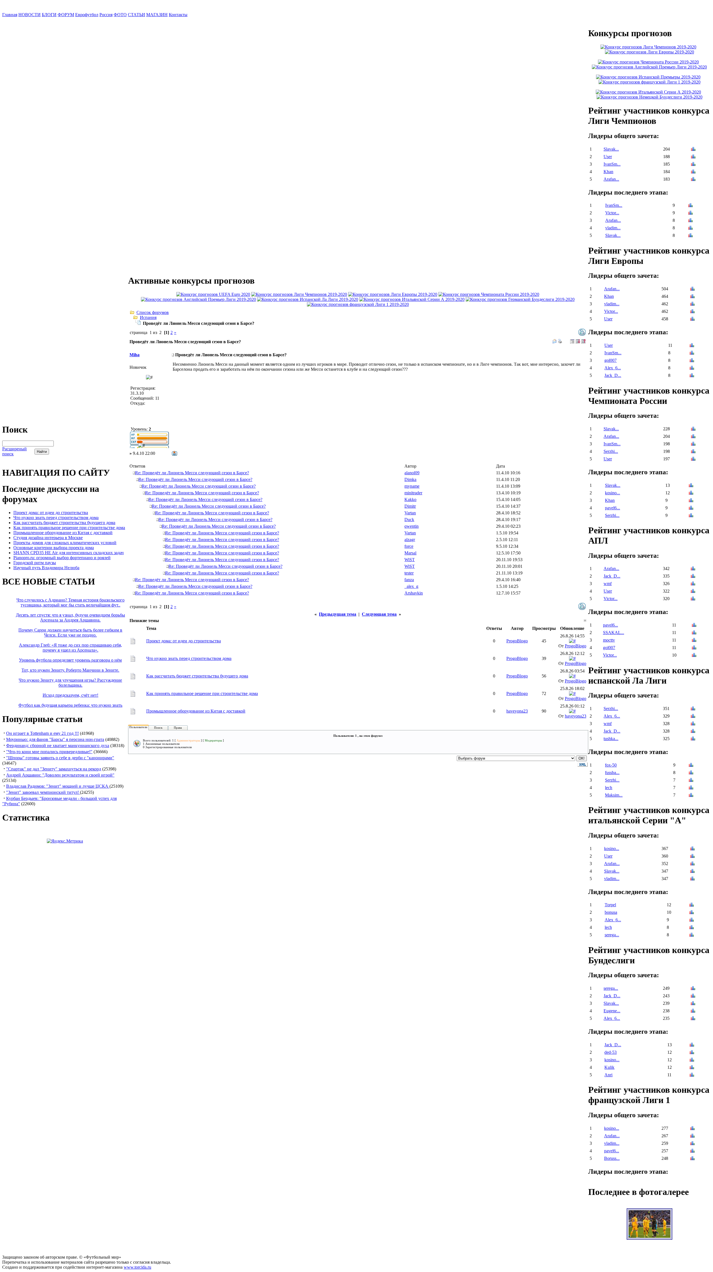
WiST (409, 559)
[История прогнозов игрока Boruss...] (692, 1158)
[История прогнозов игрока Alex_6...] (692, 368)
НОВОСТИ (29, 14)
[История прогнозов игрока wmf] (693, 584)
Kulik (609, 1067)
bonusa (611, 912)
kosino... (612, 492)
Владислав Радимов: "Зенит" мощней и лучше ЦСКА (57, 786)
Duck (409, 519)
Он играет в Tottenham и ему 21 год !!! (42, 733)
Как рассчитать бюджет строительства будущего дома (64, 522)
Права (178, 727)
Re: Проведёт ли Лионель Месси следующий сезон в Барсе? (192, 472)
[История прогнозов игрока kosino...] (691, 493)
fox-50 (611, 765)
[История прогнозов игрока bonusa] (691, 912)
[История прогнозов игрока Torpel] (691, 905)
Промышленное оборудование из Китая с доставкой (63, 532)
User (608, 156)
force (408, 546)
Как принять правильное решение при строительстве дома (69, 527)
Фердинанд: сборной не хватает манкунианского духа (57, 745)
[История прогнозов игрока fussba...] (691, 773)
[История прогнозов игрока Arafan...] (693, 179)
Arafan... (611, 179)
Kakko (410, 499)
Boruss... (612, 1158)
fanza (409, 579)
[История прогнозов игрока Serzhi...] (693, 452)
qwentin (411, 526)
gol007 (610, 360)
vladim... (613, 227)
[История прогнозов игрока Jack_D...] (692, 376)
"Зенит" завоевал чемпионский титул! (43, 792)
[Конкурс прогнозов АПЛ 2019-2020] (198, 299)
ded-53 (610, 1052)
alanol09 (411, 472)
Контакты (178, 14)
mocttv (609, 640)
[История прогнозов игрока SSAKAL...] (694, 633)
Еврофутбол (86, 14)
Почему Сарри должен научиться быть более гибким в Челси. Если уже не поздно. (70, 632)
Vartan (410, 512)
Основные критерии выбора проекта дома (53, 547)
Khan (608, 171)
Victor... (612, 212)
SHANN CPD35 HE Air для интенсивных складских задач (68, 552)
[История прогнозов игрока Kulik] (692, 1067)
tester (409, 573)
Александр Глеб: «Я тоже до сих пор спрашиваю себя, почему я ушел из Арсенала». (70, 647)
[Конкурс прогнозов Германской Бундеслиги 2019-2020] (520, 299)
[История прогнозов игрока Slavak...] (693, 149)
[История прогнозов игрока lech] (691, 788)
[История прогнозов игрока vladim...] (690, 228)
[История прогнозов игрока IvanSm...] (693, 164)
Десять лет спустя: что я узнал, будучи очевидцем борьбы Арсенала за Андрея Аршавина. (70, 617)
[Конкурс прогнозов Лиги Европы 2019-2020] (392, 294)
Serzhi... (611, 451)
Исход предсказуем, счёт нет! (70, 695)
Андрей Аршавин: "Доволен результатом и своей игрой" (60, 775)
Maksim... (613, 795)
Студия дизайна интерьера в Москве (48, 537)
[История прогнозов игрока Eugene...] (693, 1011)
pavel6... (612, 507)
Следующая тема (379, 614)
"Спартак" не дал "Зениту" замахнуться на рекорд (53, 769)
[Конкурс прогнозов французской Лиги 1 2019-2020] (358, 304)
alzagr (409, 539)
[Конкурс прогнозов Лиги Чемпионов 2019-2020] (299, 294)
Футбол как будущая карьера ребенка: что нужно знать (70, 705)
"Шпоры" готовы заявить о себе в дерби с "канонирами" (60, 757)
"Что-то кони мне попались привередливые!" (49, 751)
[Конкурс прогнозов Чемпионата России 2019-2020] (488, 294)
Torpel (610, 904)
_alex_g (411, 586)
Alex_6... (612, 367)
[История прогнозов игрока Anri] (692, 1075)
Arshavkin (413, 593)
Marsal (410, 553)
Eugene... (612, 1010)
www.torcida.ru (137, 1267)
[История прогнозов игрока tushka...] (693, 739)
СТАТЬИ (136, 14)
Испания (148, 317)
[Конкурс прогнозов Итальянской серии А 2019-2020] (412, 299)
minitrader (413, 492)
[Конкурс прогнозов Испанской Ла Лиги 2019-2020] (307, 299)
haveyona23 (517, 711)
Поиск (158, 727)
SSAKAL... (613, 632)
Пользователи (138, 727)
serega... (612, 934)
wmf (608, 583)
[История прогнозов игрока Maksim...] (691, 795)
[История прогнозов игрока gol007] (692, 360)
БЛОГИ (49, 14)
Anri (608, 1074)
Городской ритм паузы (34, 562)
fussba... (612, 772)
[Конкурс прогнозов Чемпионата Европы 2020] (213, 294)
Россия (106, 14)
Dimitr (410, 506)
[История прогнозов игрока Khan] (693, 172)
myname (411, 486)
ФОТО (120, 14)
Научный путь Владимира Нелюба (46, 567)
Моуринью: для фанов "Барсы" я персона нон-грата (55, 739)
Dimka (410, 479)
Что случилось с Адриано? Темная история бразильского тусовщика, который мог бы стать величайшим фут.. (70, 602)
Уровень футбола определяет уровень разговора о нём (70, 660)
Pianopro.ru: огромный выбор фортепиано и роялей (62, 557)
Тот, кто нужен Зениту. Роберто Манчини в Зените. (70, 670)
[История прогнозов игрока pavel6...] (691, 508)
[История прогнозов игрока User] (693, 157)
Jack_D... (612, 375)
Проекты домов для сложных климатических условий (64, 542)
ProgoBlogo (517, 641)
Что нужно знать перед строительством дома (56, 517)
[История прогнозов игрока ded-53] (692, 1052)
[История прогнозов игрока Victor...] (690, 213)
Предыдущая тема (337, 614)
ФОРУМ (66, 14)
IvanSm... (612, 164)
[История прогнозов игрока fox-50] (691, 765)
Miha (135, 354)
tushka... (611, 738)
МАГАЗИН (157, 14)
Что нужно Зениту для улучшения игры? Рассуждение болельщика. (70, 682)
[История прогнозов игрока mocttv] (694, 640)
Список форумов (152, 312)
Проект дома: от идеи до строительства (50, 512)
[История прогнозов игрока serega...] (691, 935)
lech (608, 787)
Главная (9, 14)
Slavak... (611, 149)
